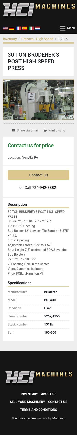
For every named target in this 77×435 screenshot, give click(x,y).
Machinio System (24, 418)
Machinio (58, 418)
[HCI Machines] (38, 378)
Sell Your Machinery (27, 402)
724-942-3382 (44, 187)
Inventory (29, 394)
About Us (48, 394)
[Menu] (63, 28)
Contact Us (38, 175)
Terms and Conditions (38, 410)
